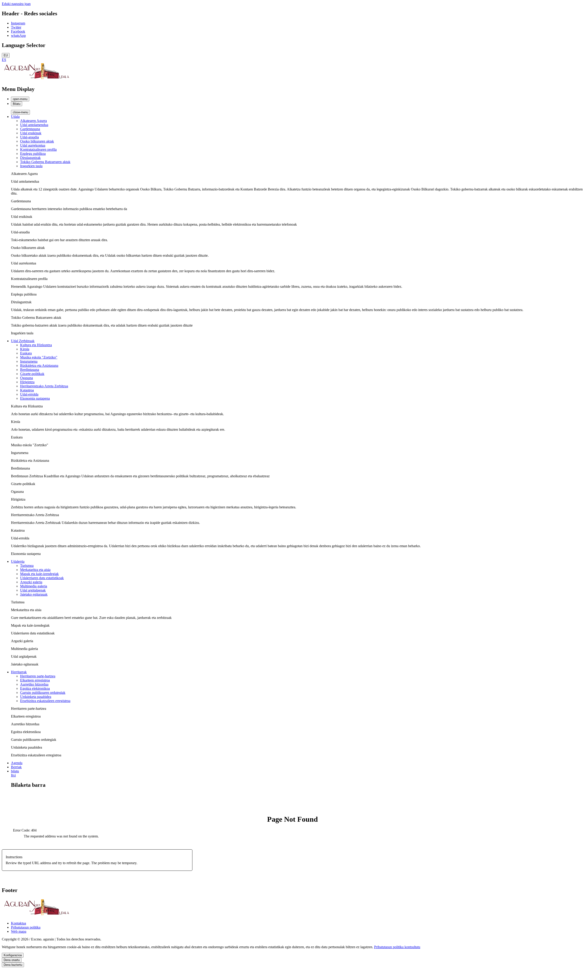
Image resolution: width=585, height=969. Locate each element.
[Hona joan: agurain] (36, 79)
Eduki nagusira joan (16, 4)
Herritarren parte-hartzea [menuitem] (37, 676)
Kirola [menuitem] (24, 349)
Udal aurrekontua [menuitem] (32, 145)
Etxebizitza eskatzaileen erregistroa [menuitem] (45, 701)
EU (6, 55)
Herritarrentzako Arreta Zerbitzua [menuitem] (44, 386)
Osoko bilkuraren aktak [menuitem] (37, 141)
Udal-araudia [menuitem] (29, 137)
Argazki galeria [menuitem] (31, 582)
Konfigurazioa (13, 955)
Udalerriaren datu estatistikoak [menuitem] (42, 578)
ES (4, 60)
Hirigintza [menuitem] (27, 382)
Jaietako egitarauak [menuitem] (34, 594)
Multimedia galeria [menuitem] (33, 586)
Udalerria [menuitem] (17, 561)
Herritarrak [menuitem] (19, 672)
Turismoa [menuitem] (27, 566)
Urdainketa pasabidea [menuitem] (35, 697)
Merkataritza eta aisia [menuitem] (35, 570)
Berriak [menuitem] (16, 767)
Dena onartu (12, 960)
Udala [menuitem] (15, 117)
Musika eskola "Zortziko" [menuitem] (38, 357)
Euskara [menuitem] (26, 353)
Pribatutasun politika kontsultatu (397, 947)
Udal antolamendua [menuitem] (34, 125)
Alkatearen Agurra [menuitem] (33, 121)
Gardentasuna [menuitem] (30, 129)
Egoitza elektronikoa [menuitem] (35, 688)
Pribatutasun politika (25, 927)
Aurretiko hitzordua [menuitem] (34, 684)
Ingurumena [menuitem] (28, 361)
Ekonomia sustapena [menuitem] (35, 398)
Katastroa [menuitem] (27, 390)
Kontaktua (18, 923)
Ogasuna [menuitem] (26, 378)
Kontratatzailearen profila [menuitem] (38, 149)
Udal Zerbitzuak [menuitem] (23, 341)
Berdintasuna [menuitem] (29, 370)
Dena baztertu (13, 964)
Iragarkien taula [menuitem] (31, 166)
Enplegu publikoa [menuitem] (33, 154)
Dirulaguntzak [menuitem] (30, 158)
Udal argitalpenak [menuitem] (33, 590)
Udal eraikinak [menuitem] (30, 133)
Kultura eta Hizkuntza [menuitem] (36, 345)
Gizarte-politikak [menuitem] (32, 374)
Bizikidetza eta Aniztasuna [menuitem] (39, 365)
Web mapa (18, 931)
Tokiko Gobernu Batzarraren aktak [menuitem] (45, 162)
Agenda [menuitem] (16, 763)
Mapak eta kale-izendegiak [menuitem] (39, 574)
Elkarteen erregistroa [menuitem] (35, 680)
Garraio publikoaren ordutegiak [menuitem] (42, 692)
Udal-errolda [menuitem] (29, 394)
